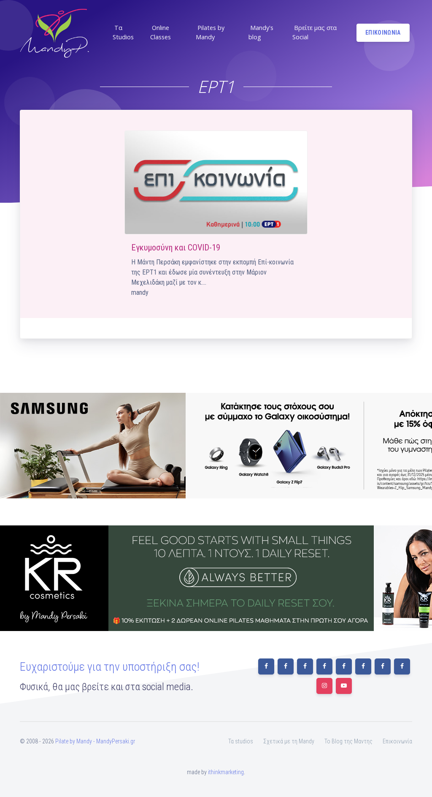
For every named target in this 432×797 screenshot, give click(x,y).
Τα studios (240, 741)
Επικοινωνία (397, 741)
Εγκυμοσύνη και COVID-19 (175, 247)
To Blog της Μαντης (348, 741)
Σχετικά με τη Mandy (288, 741)
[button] (126, 32)
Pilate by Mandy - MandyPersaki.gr (95, 741)
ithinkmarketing (226, 772)
